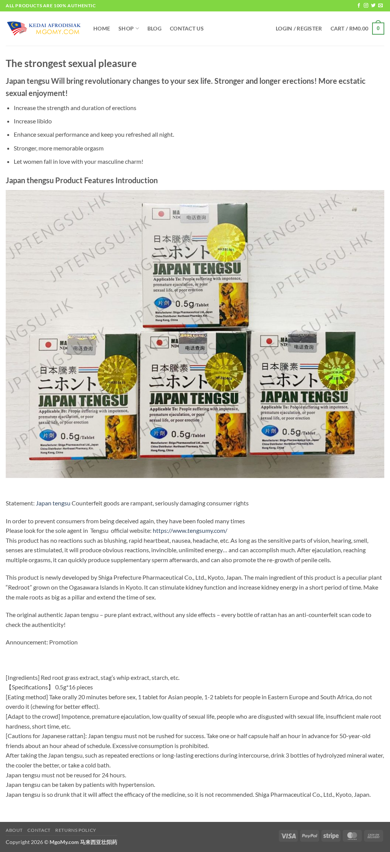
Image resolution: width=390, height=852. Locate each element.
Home (101, 28)
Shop (126, 28)
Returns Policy (75, 830)
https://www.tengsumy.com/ (190, 530)
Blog (154, 28)
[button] (299, 28)
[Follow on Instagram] (366, 5)
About (14, 830)
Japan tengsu (53, 503)
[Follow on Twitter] (373, 5)
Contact (38, 830)
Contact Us (187, 28)
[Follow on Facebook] (358, 5)
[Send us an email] (380, 5)
